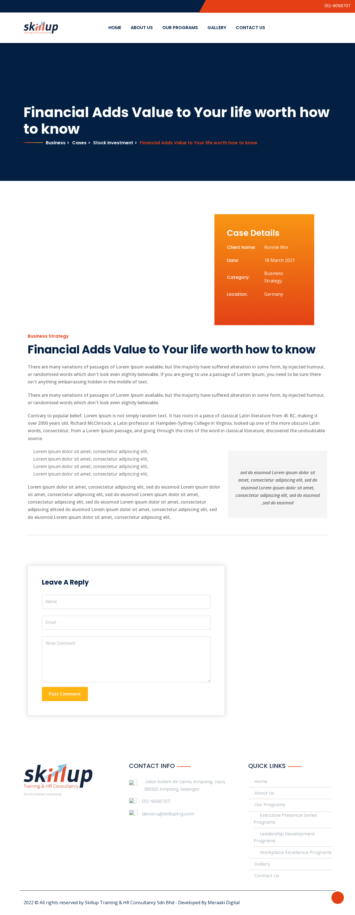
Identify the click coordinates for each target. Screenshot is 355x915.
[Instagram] (260, 308)
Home (114, 27)
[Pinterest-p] (250, 308)
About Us (142, 27)
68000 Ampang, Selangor (172, 789)
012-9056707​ (156, 801)
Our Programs (180, 27)
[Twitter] (239, 308)
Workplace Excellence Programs (295, 852)
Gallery (216, 27)
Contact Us (250, 27)
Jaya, (219, 781)
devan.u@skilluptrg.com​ (168, 814)
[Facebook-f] (229, 308)
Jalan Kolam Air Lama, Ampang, (179, 781)
